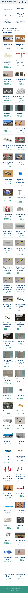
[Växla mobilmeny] (25, 2)
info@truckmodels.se (14, 590)
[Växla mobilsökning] (22, 2)
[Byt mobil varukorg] (19, 2)
